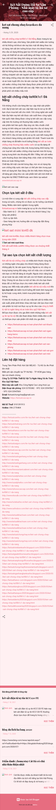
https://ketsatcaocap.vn (20, 398)
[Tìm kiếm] (52, 5)
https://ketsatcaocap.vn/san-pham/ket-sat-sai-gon (30, 350)
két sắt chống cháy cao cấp (36, 198)
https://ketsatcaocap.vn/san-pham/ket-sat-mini (29, 354)
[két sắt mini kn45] (17, 230)
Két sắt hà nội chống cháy (13, 260)
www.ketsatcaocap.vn (12, 180)
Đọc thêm (49, 721)
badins (35, 805)
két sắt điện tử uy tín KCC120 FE (20, 698)
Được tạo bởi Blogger (29, 799)
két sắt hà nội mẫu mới (40, 286)
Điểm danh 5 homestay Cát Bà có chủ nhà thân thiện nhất (23, 763)
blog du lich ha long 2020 (17, 729)
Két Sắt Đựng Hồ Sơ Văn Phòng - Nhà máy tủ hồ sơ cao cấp (28, 7)
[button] (52, 25)
